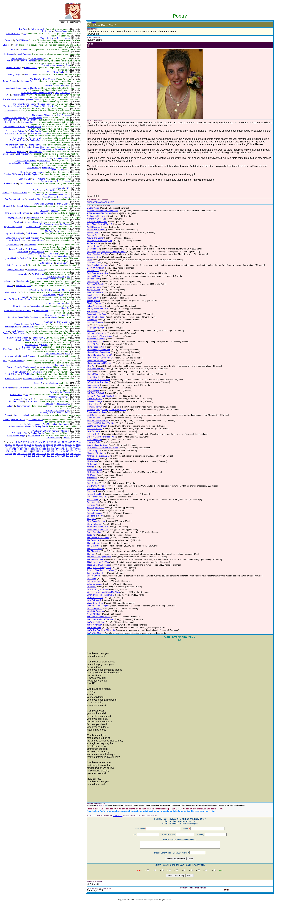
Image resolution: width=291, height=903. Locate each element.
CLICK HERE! (117, 816)
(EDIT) (94, 23)
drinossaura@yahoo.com (100, 202)
